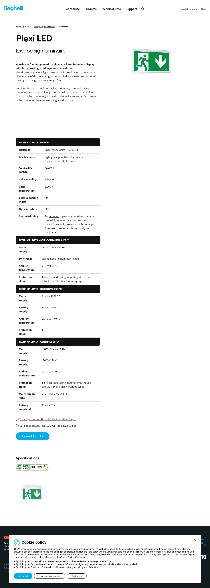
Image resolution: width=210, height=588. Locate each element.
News (203, 8)
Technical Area (111, 9)
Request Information (188, 8)
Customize (76, 576)
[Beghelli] (13, 8)
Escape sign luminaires (44, 26)
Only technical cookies (49, 576)
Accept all (23, 576)
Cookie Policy (67, 557)
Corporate (73, 9)
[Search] (142, 8)
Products (90, 9)
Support (131, 9)
